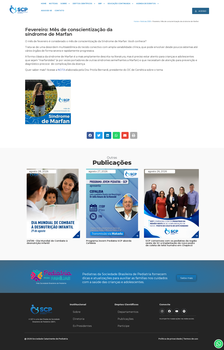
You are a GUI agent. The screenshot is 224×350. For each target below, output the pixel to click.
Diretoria (78, 318)
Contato (59, 10)
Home (43, 3)
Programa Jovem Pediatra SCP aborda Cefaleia (108, 241)
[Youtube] (177, 311)
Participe (123, 325)
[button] (90, 135)
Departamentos (128, 311)
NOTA (61, 69)
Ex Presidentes (82, 325)
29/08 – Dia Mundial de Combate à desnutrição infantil (47, 241)
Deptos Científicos (82, 3)
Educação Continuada (119, 3)
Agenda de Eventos (146, 3)
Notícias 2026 (145, 21)
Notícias (53, 3)
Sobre (63, 3)
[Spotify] (184, 311)
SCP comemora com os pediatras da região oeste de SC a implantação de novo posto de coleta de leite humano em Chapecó (171, 243)
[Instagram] (162, 311)
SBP (100, 3)
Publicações (125, 318)
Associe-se (46, 10)
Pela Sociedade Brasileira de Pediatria (51, 283)
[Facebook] (169, 311)
